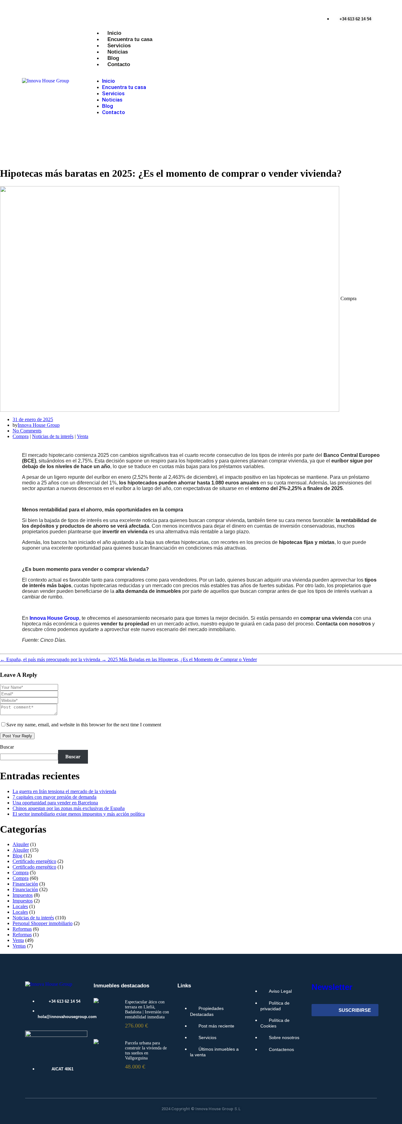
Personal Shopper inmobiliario (43, 923)
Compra (21, 436)
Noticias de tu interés (52, 436)
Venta (82, 436)
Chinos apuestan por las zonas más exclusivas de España (69, 808)
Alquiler (21, 844)
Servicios (119, 46)
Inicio (114, 33)
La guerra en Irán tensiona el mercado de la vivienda (64, 791)
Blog (113, 58)
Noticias (117, 52)
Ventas (19, 946)
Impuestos (23, 895)
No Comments (27, 430)
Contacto (118, 64)
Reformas (22, 929)
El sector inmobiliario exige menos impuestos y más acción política (79, 814)
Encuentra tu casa (129, 39)
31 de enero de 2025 (33, 419)
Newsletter (332, 987)
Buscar (7, 747)
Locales (20, 906)
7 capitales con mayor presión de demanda (54, 797)
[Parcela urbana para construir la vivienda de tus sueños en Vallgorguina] (96, 1041)
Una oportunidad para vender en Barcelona (55, 802)
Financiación (25, 883)
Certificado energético (34, 861)
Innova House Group (39, 425)
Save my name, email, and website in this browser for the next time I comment (83, 724)
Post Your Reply (17, 736)
